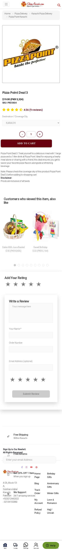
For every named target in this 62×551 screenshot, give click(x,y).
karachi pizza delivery (42, 13)
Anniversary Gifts (53, 485)
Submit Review (31, 393)
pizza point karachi (18, 17)
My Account (38, 501)
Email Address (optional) (21, 361)
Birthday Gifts (51, 475)
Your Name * (15, 329)
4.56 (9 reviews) (33, 109)
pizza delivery (21, 13)
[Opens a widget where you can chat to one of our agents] (50, 545)
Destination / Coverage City (15, 116)
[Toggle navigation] (6, 4)
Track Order (37, 492)
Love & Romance (52, 501)
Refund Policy (38, 511)
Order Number (15, 343)
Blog (36, 483)
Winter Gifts (53, 493)
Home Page (37, 475)
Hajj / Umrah (50, 511)
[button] (15, 265)
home (7, 13)
